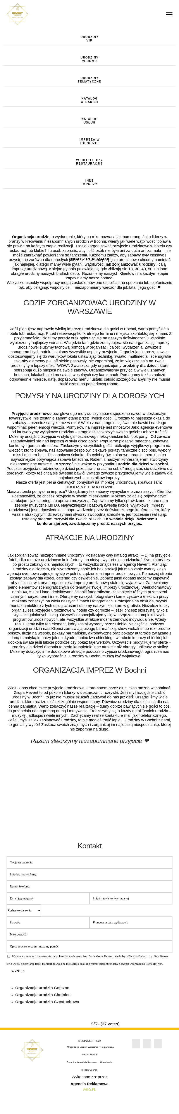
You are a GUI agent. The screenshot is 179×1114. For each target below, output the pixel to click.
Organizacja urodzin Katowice (82, 1062)
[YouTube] (158, 1043)
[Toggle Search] (154, 14)
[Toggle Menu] (169, 14)
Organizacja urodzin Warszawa (82, 1047)
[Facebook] (136, 1043)
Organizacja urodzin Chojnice (43, 995)
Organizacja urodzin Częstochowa (47, 1002)
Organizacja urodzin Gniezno (42, 988)
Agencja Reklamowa (89, 1084)
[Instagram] (147, 1043)
